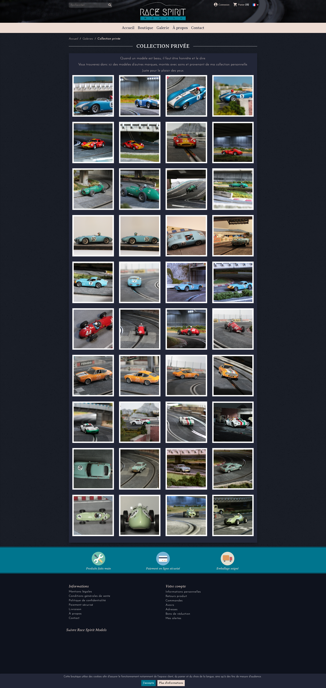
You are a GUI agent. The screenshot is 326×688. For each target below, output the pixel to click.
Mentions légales (80, 591)
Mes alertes (173, 618)
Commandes (174, 600)
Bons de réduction (178, 613)
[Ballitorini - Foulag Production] (93, 142)
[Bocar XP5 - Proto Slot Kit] (93, 96)
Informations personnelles (183, 591)
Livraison (75, 609)
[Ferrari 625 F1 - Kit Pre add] (93, 329)
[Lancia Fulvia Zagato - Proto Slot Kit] (93, 375)
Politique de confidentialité (87, 600)
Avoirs (170, 605)
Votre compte (176, 586)
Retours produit (176, 596)
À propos (75, 613)
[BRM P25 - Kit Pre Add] (93, 515)
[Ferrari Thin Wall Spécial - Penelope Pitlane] (93, 189)
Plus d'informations (171, 683)
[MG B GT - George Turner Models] (93, 469)
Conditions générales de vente (89, 596)
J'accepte (148, 683)
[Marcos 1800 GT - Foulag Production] (93, 282)
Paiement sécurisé (81, 604)
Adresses (171, 609)
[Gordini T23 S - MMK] (93, 236)
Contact (74, 618)
